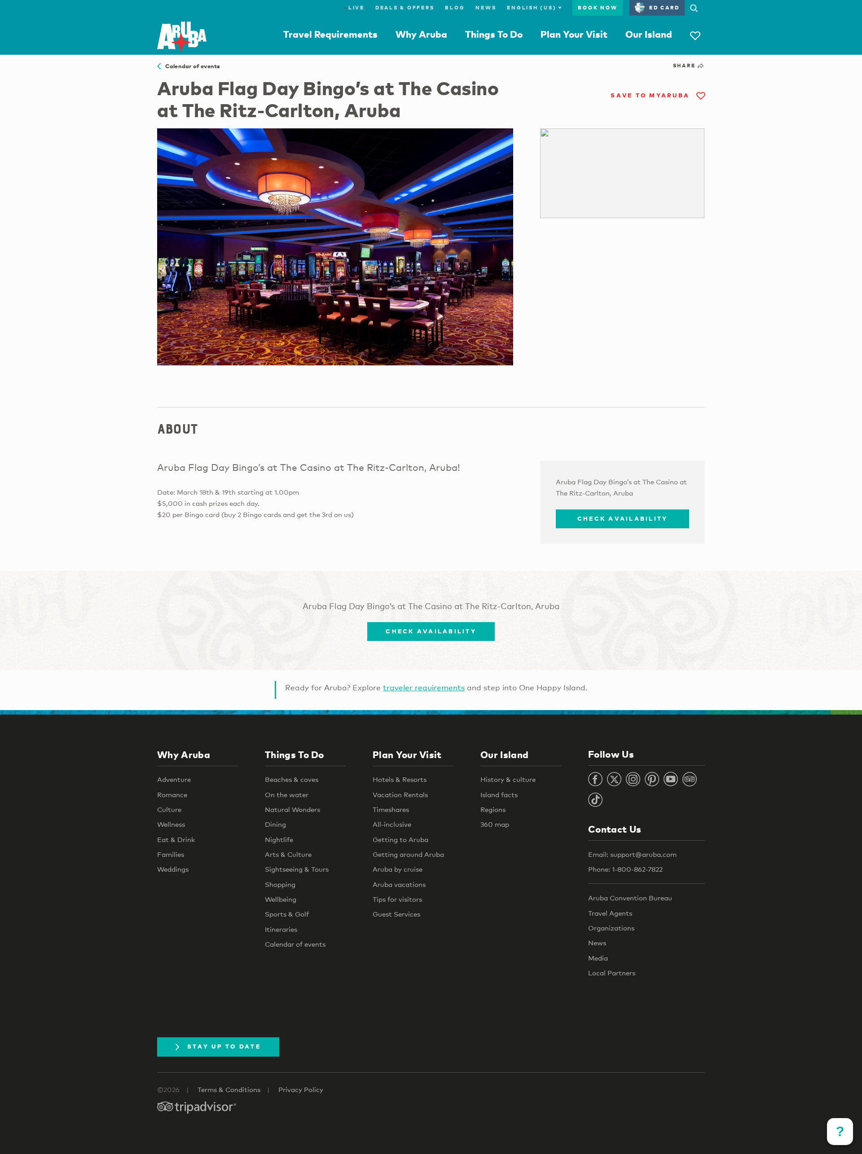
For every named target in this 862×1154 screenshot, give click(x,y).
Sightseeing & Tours (297, 869)
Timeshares (391, 809)
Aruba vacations (399, 884)
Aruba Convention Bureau (630, 898)
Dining (275, 824)
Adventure (174, 779)
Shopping (280, 884)
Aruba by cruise (397, 869)
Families (170, 854)
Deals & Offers (405, 7)
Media (598, 958)
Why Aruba (421, 34)
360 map (494, 824)
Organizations (611, 928)
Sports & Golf (287, 914)
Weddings (173, 869)
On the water (286, 794)
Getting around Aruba (408, 854)
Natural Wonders (292, 809)
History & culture (508, 779)
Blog (455, 7)
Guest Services (396, 914)
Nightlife (279, 839)
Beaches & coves (291, 779)
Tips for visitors (397, 899)
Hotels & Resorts (400, 779)
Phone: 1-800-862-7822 (625, 869)
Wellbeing (280, 899)
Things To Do (494, 34)
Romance (172, 794)
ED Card (664, 7)
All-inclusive (392, 824)
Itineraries (281, 929)
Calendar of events (190, 66)
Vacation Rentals (400, 794)
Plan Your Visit (574, 34)
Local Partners (611, 973)
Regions (493, 809)
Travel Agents (610, 913)
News (485, 7)
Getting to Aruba (400, 839)
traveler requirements (424, 687)
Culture (169, 809)
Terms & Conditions (229, 1089)
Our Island (648, 34)
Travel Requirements (330, 34)
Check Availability (622, 518)
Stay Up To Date (224, 1046)
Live (354, 7)
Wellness (171, 824)
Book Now (597, 7)
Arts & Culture (288, 854)
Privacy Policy (300, 1089)
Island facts (499, 794)
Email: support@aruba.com (632, 854)
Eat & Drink (176, 839)
